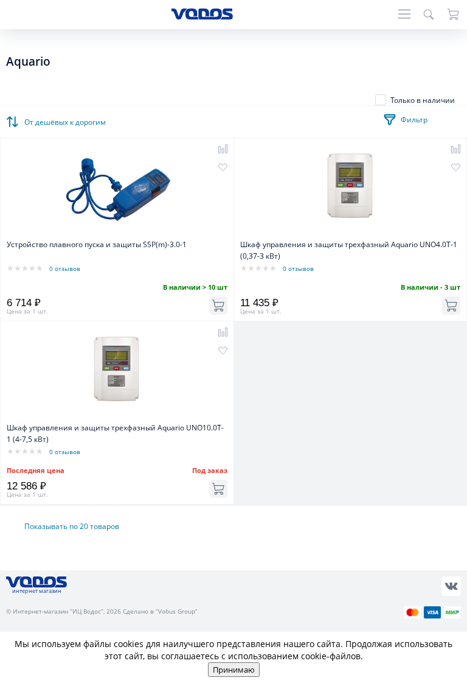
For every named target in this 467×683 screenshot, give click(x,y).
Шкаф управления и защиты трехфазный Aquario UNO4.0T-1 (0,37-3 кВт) (348, 250)
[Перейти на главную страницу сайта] (202, 16)
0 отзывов (64, 268)
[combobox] (67, 119)
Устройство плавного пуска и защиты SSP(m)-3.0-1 (97, 244)
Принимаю (234, 669)
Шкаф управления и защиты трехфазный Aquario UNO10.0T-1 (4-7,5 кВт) (115, 433)
